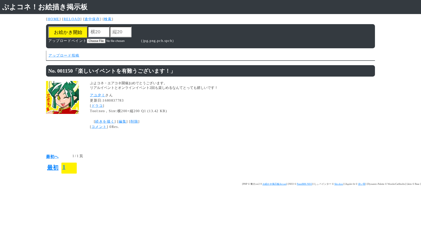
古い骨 (361, 184)
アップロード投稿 (63, 55)
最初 (53, 167)
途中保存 (92, 19)
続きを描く (104, 121)
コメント (99, 127)
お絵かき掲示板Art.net (274, 184)
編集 (122, 121)
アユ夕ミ (97, 95)
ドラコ (97, 106)
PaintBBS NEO (304, 184)
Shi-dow (338, 184)
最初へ (52, 156)
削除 (134, 121)
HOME (53, 19)
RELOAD (72, 19)
